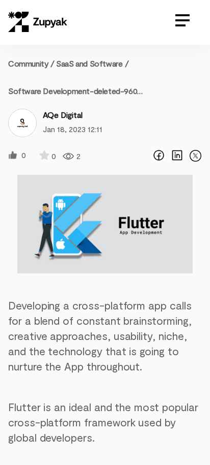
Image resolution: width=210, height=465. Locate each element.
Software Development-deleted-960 (72, 91)
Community (31, 63)
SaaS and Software (89, 63)
